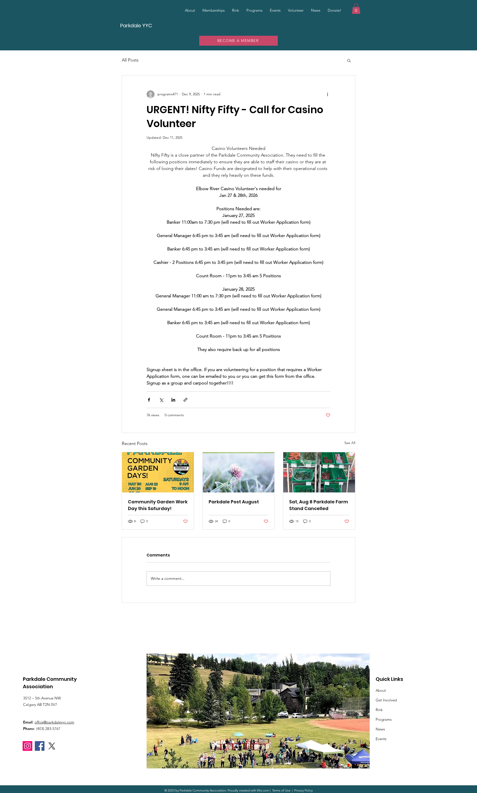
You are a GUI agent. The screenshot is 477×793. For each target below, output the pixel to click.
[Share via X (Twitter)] (161, 399)
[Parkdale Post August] (239, 472)
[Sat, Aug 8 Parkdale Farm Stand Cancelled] (319, 472)
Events (381, 738)
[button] (356, 8)
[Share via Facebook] (149, 399)
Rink (379, 709)
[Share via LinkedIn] (173, 399)
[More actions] (327, 94)
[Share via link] (185, 399)
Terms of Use (281, 790)
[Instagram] (27, 746)
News (380, 729)
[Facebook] (39, 746)
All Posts (130, 60)
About (381, 690)
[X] (52, 746)
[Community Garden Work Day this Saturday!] (158, 472)
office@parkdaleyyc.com (54, 722)
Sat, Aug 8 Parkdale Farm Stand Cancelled (318, 505)
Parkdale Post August (234, 502)
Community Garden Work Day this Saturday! (158, 505)
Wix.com (263, 790)
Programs (384, 719)
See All (349, 443)
